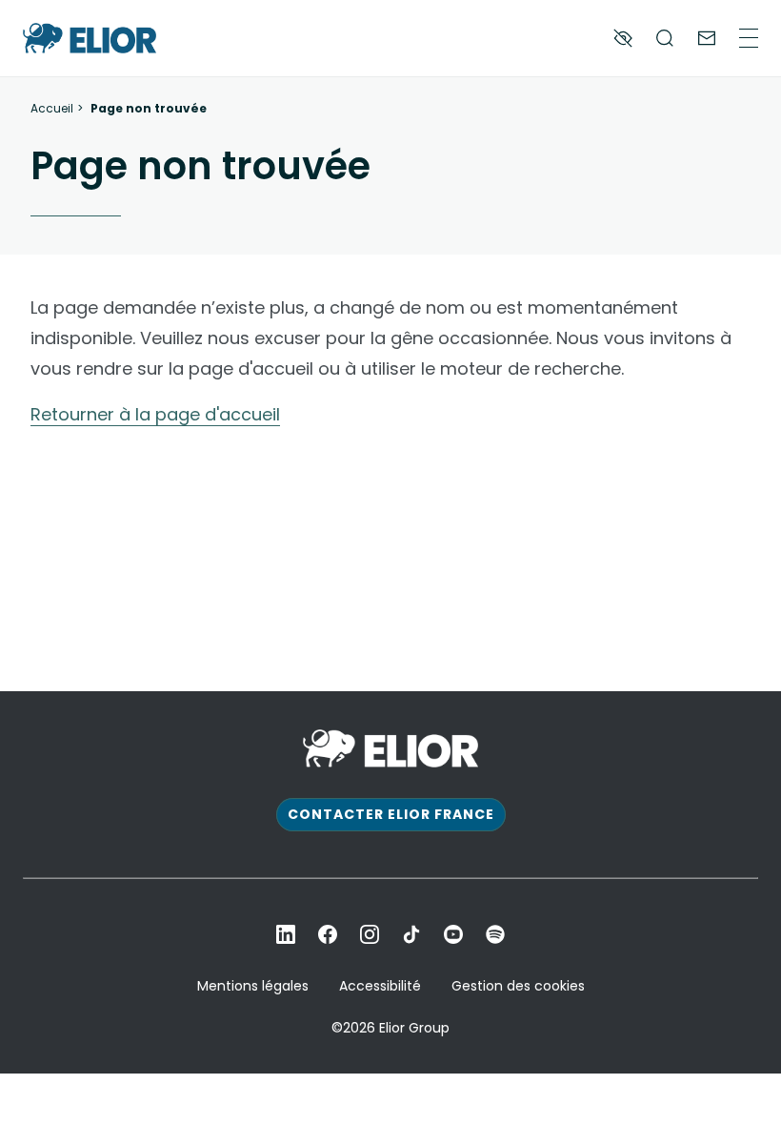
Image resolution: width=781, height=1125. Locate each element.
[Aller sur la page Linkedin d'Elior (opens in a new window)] (285, 934)
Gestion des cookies (518, 985)
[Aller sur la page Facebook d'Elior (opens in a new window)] (327, 934)
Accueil (51, 108)
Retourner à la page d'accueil (155, 414)
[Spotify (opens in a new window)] (495, 934)
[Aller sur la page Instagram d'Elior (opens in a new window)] (369, 934)
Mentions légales (253, 985)
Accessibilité (380, 985)
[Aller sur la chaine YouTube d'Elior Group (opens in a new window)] (453, 934)
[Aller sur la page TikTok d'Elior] (411, 934)
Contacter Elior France (391, 814)
